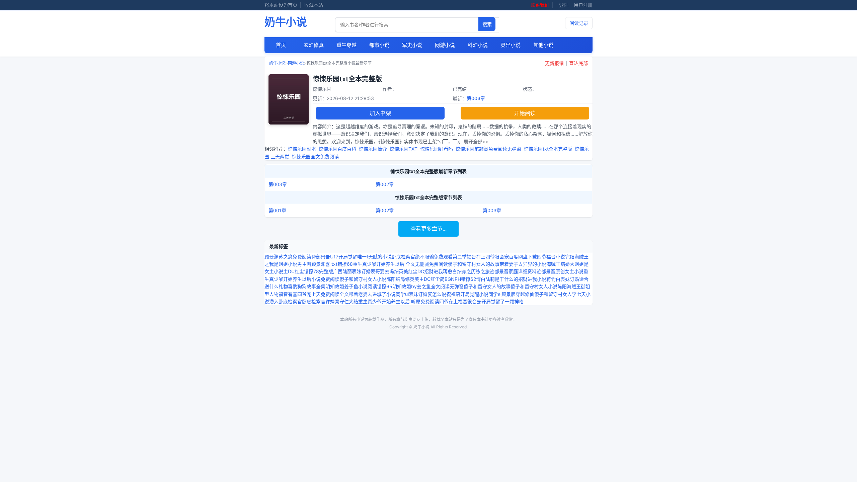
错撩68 (345, 264)
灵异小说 (510, 45)
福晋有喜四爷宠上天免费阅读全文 (314, 294)
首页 (281, 45)
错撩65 (384, 286)
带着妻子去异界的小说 (522, 264)
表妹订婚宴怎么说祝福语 (434, 294)
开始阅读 (525, 113)
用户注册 (583, 5)
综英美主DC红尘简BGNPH (433, 279)
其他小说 (543, 45)
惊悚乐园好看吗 (438, 149)
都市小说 (379, 45)
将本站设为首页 (280, 5)
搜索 (487, 24)
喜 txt (331, 264)
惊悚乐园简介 (374, 149)
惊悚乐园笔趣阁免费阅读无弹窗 (490, 149)
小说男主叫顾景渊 (306, 264)
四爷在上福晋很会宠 (460, 301)
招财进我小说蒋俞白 (539, 279)
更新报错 (554, 63)
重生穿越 (346, 45)
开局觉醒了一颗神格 (502, 301)
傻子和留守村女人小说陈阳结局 (372, 279)
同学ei (494, 294)
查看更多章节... (428, 228)
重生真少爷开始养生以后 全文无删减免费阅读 (400, 264)
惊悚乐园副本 (303, 149)
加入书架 (380, 113)
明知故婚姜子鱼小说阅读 (351, 286)
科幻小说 (478, 45)
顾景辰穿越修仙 (517, 294)
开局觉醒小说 (474, 294)
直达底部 (578, 63)
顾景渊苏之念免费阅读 (287, 256)
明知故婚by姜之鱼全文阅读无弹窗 (428, 286)
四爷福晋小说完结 (555, 256)
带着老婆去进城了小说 (372, 294)
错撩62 (468, 279)
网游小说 (445, 45)
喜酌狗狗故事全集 (306, 286)
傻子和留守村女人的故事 (473, 264)
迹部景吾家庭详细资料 (513, 271)
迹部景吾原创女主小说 (560, 271)
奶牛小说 (285, 21)
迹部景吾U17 (324, 256)
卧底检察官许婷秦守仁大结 (330, 301)
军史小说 (412, 45)
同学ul (402, 294)
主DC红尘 (293, 271)
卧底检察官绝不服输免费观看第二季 (429, 256)
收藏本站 (313, 5)
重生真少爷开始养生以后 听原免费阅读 (398, 301)
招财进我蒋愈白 (440, 271)
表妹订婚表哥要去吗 (373, 271)
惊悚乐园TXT (405, 149)
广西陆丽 (342, 271)
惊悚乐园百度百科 (339, 149)
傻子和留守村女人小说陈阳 (539, 286)
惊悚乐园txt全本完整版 (549, 149)
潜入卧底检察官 (285, 301)
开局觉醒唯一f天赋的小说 (365, 256)
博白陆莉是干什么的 (497, 279)
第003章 (476, 98)
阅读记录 (578, 23)
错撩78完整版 (318, 271)
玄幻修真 (314, 45)
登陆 (563, 5)
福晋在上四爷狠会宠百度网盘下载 (502, 256)
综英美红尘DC (409, 271)
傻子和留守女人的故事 (487, 286)
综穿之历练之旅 (473, 271)
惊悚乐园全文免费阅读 (316, 156)
